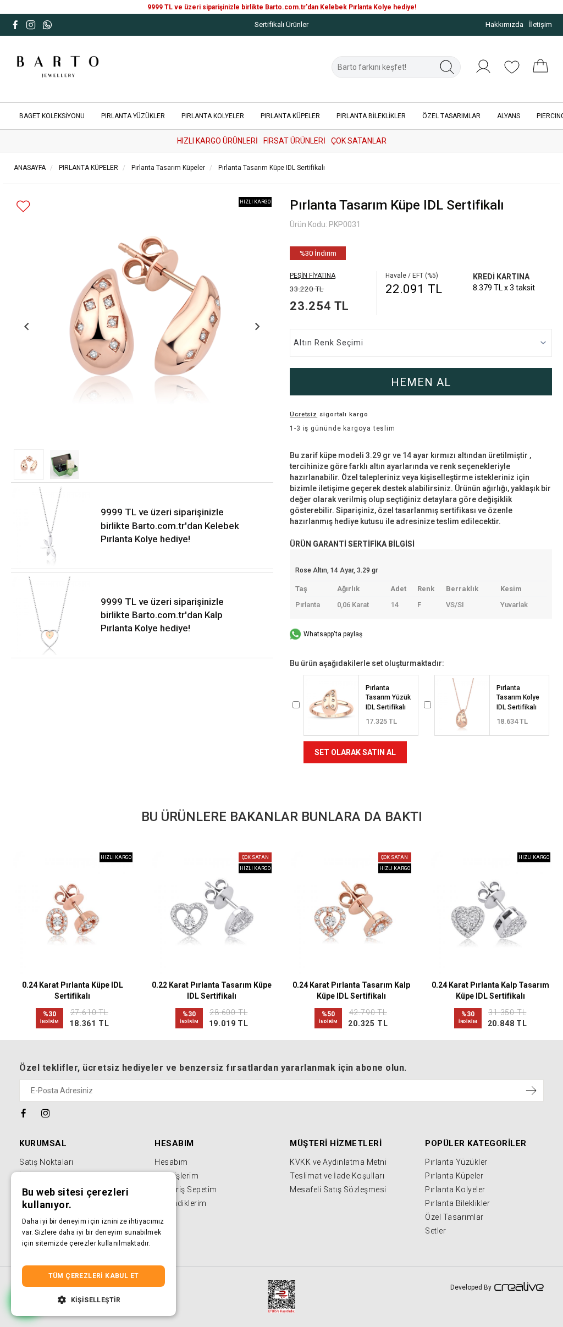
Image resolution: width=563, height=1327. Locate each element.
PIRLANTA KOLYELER (212, 116)
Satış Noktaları (46, 1162)
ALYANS (508, 116)
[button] (29, 464)
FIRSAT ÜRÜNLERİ (294, 140)
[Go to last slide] (27, 326)
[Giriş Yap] (483, 73)
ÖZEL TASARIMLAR (451, 116)
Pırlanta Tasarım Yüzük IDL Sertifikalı (388, 697)
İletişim (540, 24)
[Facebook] (24, 1113)
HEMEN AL (421, 382)
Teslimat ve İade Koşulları (337, 1175)
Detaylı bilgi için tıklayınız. (63, 1254)
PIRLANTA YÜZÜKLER (133, 116)
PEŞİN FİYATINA (312, 275)
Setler (435, 1230)
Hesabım (171, 1162)
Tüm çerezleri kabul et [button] (93, 1276)
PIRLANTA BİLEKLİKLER (371, 116)
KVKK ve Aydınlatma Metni (338, 1162)
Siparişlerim (176, 1175)
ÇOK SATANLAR (359, 140)
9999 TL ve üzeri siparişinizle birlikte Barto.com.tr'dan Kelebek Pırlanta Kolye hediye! (170, 525)
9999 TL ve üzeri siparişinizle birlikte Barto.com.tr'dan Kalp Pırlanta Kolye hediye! (162, 615)
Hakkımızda (504, 24)
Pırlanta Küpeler (454, 1175)
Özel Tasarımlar (454, 1217)
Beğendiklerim (180, 1203)
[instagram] (46, 1113)
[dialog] (93, 1244)
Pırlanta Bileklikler (457, 1203)
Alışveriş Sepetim (185, 1189)
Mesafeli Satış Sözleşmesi (338, 1189)
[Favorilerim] (512, 73)
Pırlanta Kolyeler (455, 1189)
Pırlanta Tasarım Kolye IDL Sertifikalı (517, 697)
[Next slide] (257, 326)
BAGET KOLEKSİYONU (52, 116)
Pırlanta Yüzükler (456, 1162)
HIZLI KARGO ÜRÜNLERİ (217, 140)
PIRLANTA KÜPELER (290, 116)
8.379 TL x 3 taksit (504, 287)
